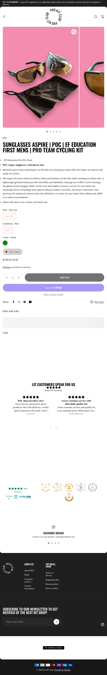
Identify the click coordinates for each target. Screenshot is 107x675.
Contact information (29, 587)
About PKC (29, 570)
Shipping (7, 267)
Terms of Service (49, 574)
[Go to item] (46, 131)
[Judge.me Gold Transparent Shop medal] (57, 487)
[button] (51, 427)
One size (9, 216)
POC (5, 138)
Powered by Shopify (62, 670)
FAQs (26, 575)
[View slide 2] (52, 543)
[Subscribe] (56, 622)
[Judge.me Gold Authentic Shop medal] (45, 487)
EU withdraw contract (53, 648)
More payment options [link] (53, 294)
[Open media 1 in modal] (74, 32)
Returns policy (52, 584)
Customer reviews (28, 580)
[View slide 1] (48, 543)
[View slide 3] (55, 543)
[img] (53, 387)
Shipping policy (52, 580)
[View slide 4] (58, 543)
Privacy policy (52, 588)
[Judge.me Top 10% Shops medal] (69, 497)
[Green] (5, 243)
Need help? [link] (99, 302)
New (8, 230)
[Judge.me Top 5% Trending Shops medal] (92, 487)
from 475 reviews (53, 390)
